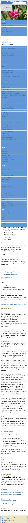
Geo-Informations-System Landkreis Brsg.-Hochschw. (13, 95)
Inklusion (4, 68)
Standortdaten (5, 181)
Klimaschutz (4, 124)
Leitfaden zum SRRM (6, 101)
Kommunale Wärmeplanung (7, 131)
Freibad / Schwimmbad (6, 190)
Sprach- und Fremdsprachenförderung (10, 122)
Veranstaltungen (5, 27)
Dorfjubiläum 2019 (6, 57)
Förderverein (4, 217)
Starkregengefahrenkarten (7, 103)
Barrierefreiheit (13, 1)
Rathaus (4, 147)
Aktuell (3, 21)
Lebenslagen (4, 41)
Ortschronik (4, 64)
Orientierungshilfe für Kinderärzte (9, 274)
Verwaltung (4, 153)
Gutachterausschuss (6, 155)
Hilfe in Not (4, 116)
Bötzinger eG (4, 171)
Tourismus (4, 184)
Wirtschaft (4, 165)
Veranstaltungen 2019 (6, 59)
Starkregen (4, 99)
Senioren (4, 120)
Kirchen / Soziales (5, 112)
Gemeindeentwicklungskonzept (8, 106)
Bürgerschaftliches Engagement (8, 53)
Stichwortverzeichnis (6, 42)
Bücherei (3, 78)
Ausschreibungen (5, 29)
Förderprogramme (5, 135)
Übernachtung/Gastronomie (8, 205)
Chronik (3, 219)
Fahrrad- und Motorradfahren (8, 195)
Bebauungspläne (5, 87)
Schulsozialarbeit (5, 74)
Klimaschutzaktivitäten (6, 126)
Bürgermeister (5, 149)
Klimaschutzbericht (6, 127)
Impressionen (5, 61)
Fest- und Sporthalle (6, 80)
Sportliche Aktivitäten (6, 193)
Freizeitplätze (4, 192)
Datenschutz (6, 520)
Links (3, 46)
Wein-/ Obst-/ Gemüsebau (7, 170)
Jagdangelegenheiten (6, 157)
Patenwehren (5, 221)
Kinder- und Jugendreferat (7, 72)
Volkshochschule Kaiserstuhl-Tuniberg (10, 82)
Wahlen (3, 163)
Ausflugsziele (4, 207)
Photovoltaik (4, 141)
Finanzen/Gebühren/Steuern (8, 159)
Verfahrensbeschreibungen (7, 44)
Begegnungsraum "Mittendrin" (8, 108)
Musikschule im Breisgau (7, 84)
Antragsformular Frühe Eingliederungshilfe (11, 271)
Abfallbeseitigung (5, 161)
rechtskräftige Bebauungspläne (8, 91)
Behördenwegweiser (6, 39)
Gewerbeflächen (5, 179)
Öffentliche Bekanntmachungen (8, 25)
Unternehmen (5, 168)
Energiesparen (5, 133)
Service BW (4, 37)
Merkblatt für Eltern (6, 272)
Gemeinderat (4, 151)
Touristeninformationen (7, 186)
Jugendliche (4, 85)
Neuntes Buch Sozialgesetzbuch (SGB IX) (8, 500)
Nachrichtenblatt (5, 33)
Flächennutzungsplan (6, 89)
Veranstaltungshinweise (7, 129)
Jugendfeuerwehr (5, 216)
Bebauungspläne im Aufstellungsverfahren (11, 93)
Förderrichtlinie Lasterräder (7, 137)
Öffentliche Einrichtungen (7, 70)
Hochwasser (4, 97)
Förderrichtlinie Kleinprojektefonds (9, 139)
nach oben (12, 520)
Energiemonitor (5, 143)
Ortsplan (3, 110)
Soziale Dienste (5, 114)
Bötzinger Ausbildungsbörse (7, 31)
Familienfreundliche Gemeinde (8, 55)
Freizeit (3, 188)
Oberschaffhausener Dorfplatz (8, 203)
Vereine (3, 226)
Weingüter (4, 173)
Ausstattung (4, 214)
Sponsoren (4, 63)
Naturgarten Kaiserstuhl (7, 177)
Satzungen (4, 23)
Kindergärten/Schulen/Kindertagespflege (10, 76)
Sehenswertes (5, 197)
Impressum (11, 518)
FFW (3, 209)
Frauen (3, 118)
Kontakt (21, 1)
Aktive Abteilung (5, 212)
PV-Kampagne (5, 145)
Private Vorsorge (5, 104)
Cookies (5, 522)
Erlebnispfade (5, 199)
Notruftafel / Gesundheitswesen (9, 48)
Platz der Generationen (6, 201)
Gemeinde (4, 51)
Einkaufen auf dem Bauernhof (8, 175)
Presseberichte (5, 35)
